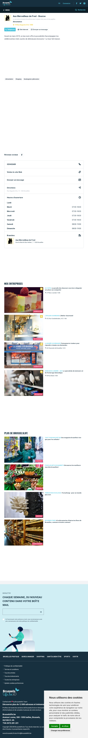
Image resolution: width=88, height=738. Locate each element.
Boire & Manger (28, 656)
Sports (67, 656)
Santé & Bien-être (54, 656)
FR (59, 3)
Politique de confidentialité (13, 666)
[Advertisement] (44, 97)
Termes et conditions (11, 669)
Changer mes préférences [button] (60, 730)
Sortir (75, 656)
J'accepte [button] (54, 726)
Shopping (18, 79)
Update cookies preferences (14, 683)
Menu (7, 10)
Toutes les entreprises (11, 680)
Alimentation (9, 79)
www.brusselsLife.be (10, 733)
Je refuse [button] (65, 726)
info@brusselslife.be (24, 733)
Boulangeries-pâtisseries (31, 79)
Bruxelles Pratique (11, 656)
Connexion (66, 3)
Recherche (81, 10)
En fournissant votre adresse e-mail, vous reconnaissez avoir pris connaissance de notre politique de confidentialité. (24, 620)
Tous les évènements (11, 676)
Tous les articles (9, 673)
